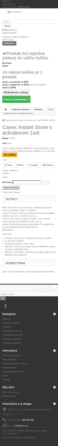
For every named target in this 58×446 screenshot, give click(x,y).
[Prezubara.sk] (29, 15)
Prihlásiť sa (7, 1)
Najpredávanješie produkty (15, 363)
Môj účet (8, 387)
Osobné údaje (9, 396)
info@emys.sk (21, 426)
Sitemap (6, 379)
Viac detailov (10, 155)
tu (17, 433)
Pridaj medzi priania (11, 192)
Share (21, 165)
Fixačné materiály (10, 323)
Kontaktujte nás (9, 4)
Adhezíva (6, 319)
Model (5, 138)
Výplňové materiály (11, 343)
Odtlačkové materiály (12, 335)
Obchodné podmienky (13, 371)
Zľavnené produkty (11, 355)
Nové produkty (9, 359)
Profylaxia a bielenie (20, 109)
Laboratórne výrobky (12, 331)
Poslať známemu (10, 170)
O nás (5, 375)
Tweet (9, 165)
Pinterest (49, 165)
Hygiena (6, 327)
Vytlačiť (5, 173)
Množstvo (7, 182)
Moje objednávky (10, 392)
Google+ (34, 165)
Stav (4, 143)
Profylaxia (38, 109)
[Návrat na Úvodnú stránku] (6, 110)
